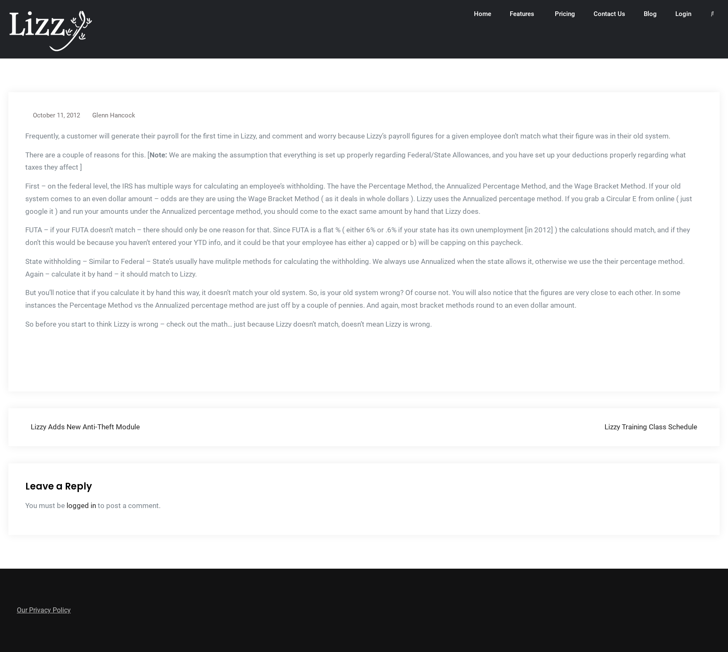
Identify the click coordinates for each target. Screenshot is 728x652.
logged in (81, 505)
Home (482, 14)
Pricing (565, 14)
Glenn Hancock (113, 115)
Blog (650, 14)
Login (683, 14)
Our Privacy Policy (44, 610)
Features (522, 14)
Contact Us (609, 14)
